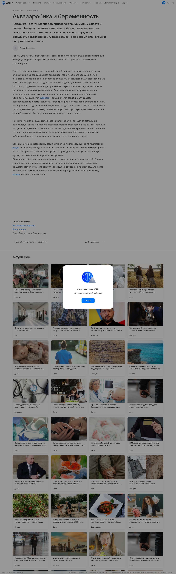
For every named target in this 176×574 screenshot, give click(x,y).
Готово (88, 301)
